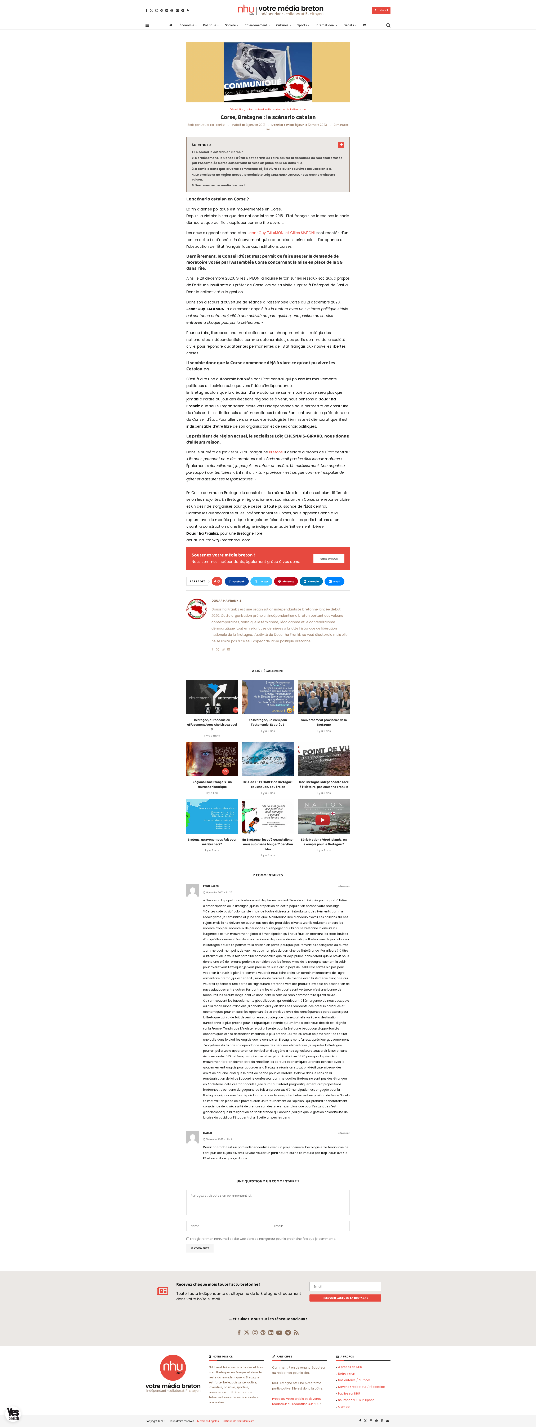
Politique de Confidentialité (238, 1421)
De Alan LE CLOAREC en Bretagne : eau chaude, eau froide (268, 784)
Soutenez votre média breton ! (220, 185)
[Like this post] (218, 581)
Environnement (256, 25)
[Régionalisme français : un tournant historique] (212, 759)
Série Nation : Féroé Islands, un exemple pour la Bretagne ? (324, 842)
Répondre (344, 886)
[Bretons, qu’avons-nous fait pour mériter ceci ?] (212, 816)
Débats (349, 25)
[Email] (177, 10)
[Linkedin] (166, 10)
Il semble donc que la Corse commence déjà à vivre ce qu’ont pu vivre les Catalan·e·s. (263, 169)
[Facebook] (147, 10)
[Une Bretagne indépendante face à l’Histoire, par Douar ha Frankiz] (324, 759)
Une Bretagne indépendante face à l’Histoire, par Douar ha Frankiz (324, 784)
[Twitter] (151, 10)
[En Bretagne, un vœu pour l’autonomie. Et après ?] (268, 697)
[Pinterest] (161, 10)
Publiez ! (381, 10)
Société (230, 25)
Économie (187, 25)
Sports (302, 25)
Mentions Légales (208, 1421)
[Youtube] (172, 10)
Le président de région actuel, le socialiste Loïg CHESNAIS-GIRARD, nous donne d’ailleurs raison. (263, 177)
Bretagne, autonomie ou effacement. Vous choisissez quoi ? (212, 724)
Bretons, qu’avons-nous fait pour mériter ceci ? (212, 842)
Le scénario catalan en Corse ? (218, 152)
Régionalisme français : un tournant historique (212, 784)
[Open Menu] (147, 25)
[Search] (388, 25)
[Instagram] (156, 10)
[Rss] (188, 10)
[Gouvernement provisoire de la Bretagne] (324, 697)
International (325, 25)
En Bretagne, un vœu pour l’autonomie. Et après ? (268, 722)
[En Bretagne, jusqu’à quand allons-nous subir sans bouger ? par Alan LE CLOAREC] (268, 816)
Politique (209, 25)
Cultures (282, 25)
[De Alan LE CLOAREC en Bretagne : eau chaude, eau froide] (268, 759)
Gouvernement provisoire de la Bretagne (324, 722)
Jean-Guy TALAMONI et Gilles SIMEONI (281, 232)
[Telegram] (182, 10)
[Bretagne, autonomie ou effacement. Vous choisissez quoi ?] (212, 697)
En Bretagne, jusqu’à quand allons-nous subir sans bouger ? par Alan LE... (268, 844)
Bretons (276, 452)
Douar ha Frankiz (213, 125)
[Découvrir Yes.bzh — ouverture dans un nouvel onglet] (13, 1414)
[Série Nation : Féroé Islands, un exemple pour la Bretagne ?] (324, 816)
